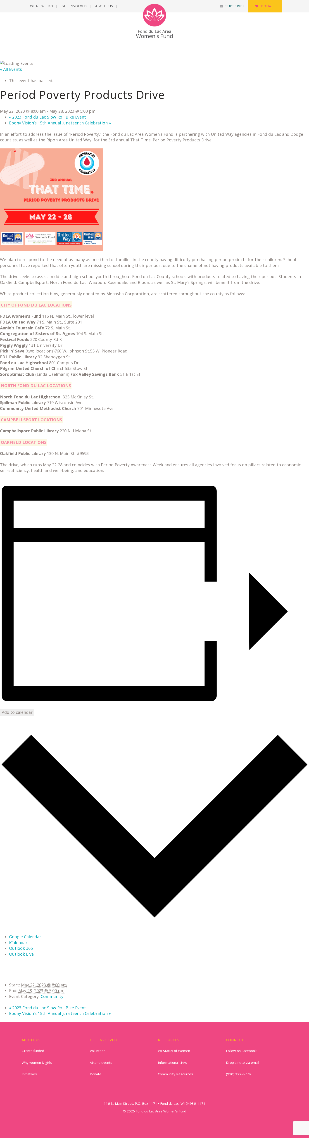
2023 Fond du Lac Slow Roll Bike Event (47, 117)
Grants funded (33, 1050)
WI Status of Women (174, 1050)
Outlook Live (21, 954)
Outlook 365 (21, 948)
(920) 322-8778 (238, 1074)
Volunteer (97, 1050)
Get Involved (74, 6)
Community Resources (175, 1074)
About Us (104, 6)
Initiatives (29, 1074)
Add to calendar (17, 712)
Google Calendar (25, 936)
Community (52, 996)
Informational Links (172, 1062)
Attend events (101, 1062)
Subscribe (235, 6)
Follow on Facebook (241, 1050)
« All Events (11, 69)
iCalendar (18, 942)
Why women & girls (37, 1062)
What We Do (41, 6)
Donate (268, 6)
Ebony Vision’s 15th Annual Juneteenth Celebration (60, 123)
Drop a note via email (242, 1062)
